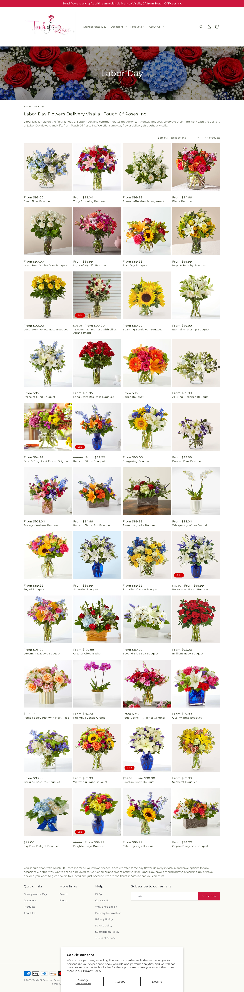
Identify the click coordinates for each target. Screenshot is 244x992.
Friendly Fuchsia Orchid (89, 717)
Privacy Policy (92, 971)
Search (63, 894)
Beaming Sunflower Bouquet (142, 329)
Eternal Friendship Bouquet (191, 329)
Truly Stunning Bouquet (89, 201)
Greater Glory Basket (87, 653)
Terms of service (105, 938)
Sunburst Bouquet (184, 782)
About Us (29, 913)
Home (27, 106)
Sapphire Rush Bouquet (139, 782)
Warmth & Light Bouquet (90, 782)
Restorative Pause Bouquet (190, 589)
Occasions (30, 900)
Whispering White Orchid (189, 525)
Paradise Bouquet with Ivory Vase (46, 717)
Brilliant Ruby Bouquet (187, 653)
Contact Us (102, 900)
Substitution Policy (107, 932)
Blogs (63, 900)
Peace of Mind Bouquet (39, 396)
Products (29, 906)
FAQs (98, 894)
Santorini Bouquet (85, 589)
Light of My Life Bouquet (90, 265)
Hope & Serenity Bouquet (189, 265)
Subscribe (209, 896)
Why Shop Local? (106, 906)
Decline (157, 981)
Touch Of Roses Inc (43, 980)
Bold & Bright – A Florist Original (46, 461)
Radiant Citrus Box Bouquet (92, 525)
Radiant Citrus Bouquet (89, 461)
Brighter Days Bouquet (89, 846)
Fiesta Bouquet (182, 201)
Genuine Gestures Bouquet (42, 782)
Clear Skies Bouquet (37, 201)
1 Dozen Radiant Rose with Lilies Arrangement (95, 331)
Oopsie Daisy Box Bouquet (190, 846)
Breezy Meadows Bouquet (41, 525)
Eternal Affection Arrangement (143, 201)
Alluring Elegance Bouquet (190, 396)
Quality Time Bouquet (187, 717)
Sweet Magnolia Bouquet (140, 525)
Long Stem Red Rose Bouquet (93, 396)
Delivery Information (108, 913)
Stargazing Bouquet (136, 461)
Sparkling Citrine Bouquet (140, 589)
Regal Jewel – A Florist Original (144, 717)
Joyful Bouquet (34, 589)
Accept (120, 981)
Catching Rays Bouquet (139, 846)
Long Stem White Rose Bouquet (46, 265)
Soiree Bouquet (133, 396)
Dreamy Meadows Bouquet (42, 653)
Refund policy (103, 925)
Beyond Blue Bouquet (187, 461)
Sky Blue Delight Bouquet (41, 846)
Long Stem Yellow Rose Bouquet (46, 329)
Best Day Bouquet (135, 265)
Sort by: (163, 137)
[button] (118, 26)
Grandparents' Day (35, 894)
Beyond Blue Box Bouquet (140, 653)
